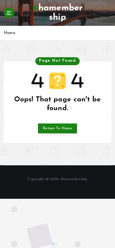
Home (9, 33)
